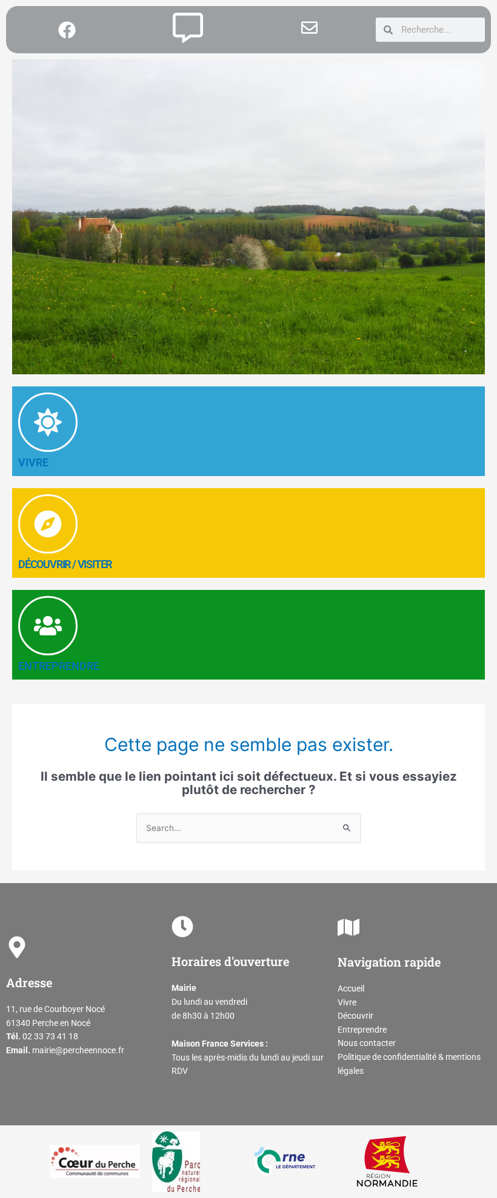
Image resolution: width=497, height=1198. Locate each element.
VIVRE (33, 462)
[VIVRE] (48, 422)
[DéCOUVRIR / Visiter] (48, 524)
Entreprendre (362, 1029)
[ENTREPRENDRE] (48, 625)
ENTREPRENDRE (58, 666)
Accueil (351, 988)
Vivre (347, 1002)
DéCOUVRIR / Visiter (65, 564)
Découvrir (355, 1016)
